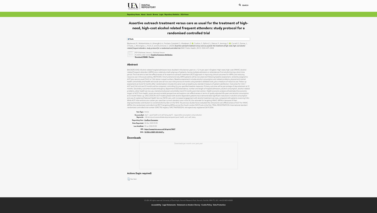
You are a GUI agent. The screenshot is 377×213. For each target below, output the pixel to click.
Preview (151, 57)
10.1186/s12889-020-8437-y (154, 132)
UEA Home (185, 14)
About (143, 14)
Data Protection (219, 205)
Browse (155, 14)
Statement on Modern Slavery (188, 205)
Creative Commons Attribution (161, 55)
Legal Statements (169, 205)
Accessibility (156, 205)
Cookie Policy (206, 205)
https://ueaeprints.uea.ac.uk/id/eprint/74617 (159, 129)
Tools (131, 39)
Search (149, 14)
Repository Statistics (171, 14)
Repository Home (133, 14)
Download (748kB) (141, 57)
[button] (128, 179)
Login (161, 14)
